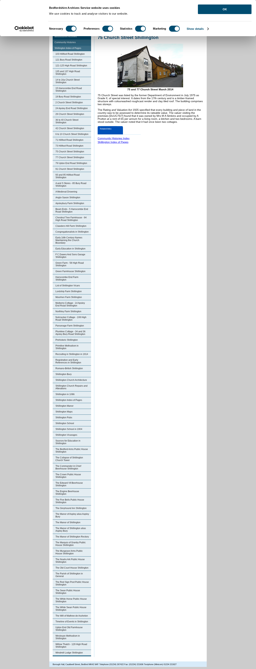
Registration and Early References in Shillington (68, 361)
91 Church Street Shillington (69, 169)
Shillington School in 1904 (68, 429)
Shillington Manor (64, 406)
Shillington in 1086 (65, 394)
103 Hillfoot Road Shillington (70, 54)
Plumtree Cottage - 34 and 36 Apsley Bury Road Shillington (70, 332)
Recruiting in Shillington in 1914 (71, 354)
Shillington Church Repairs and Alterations (71, 387)
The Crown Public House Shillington (68, 475)
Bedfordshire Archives (66, 36)
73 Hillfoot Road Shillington (69, 145)
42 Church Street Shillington (69, 128)
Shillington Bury (63, 374)
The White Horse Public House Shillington (71, 600)
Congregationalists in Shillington (72, 231)
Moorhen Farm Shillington (68, 297)
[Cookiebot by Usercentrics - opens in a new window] (24, 29)
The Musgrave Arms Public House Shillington (69, 552)
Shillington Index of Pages (68, 48)
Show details (195, 28)
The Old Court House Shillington (71, 567)
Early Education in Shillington (70, 248)
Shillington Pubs (63, 417)
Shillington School (64, 423)
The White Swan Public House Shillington (70, 608)
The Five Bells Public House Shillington (69, 501)
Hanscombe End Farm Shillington (66, 278)
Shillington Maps (64, 411)
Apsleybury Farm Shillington (69, 203)
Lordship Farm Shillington (68, 291)
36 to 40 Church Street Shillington (66, 121)
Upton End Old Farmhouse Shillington (69, 628)
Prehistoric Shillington (66, 340)
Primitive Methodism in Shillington (67, 347)
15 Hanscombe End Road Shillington (68, 89)
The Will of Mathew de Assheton (71, 615)
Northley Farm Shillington (68, 311)
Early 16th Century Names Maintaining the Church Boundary (68, 240)
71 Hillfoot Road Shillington (69, 140)
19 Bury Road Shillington (68, 96)
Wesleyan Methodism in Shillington (67, 637)
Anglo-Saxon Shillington (67, 197)
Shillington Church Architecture (71, 380)
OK (225, 9)
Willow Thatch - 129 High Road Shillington (71, 645)
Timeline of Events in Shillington (71, 621)
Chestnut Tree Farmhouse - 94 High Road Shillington (71, 219)
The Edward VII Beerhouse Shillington (69, 484)
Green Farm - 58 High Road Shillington (69, 264)
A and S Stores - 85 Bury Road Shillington (70, 184)
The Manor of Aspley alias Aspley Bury (72, 515)
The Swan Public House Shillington (67, 591)
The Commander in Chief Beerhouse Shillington (68, 467)
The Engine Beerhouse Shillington (67, 492)
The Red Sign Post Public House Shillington (72, 583)
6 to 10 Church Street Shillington (71, 134)
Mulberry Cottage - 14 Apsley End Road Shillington (70, 304)
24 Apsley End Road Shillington (71, 108)
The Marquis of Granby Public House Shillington (70, 543)
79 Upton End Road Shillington (71, 163)
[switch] (107, 29)
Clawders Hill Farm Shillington (70, 226)
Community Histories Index (113, 138)
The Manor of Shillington (67, 522)
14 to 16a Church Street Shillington (67, 81)
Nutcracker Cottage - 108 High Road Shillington (70, 318)
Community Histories (65, 42)
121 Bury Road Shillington (68, 59)
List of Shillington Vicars (67, 285)
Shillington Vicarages (66, 435)
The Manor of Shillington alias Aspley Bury (70, 529)
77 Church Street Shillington (69, 157)
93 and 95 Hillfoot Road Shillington (67, 176)
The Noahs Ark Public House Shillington (70, 560)
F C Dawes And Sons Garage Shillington (70, 255)
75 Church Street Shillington (69, 151)
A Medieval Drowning (66, 191)
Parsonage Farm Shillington (69, 325)
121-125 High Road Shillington (71, 65)
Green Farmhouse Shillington (70, 271)
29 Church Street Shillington (69, 114)
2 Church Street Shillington (69, 102)
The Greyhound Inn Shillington (71, 508)
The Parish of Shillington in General (69, 575)
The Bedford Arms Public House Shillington (71, 450)
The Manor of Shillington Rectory (72, 536)
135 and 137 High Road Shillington (67, 72)
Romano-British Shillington (69, 368)
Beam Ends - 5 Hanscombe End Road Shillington (71, 210)
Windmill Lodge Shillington (69, 652)
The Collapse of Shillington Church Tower (69, 459)
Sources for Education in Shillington (67, 442)
